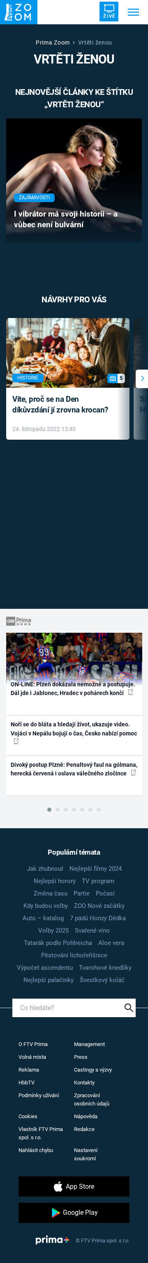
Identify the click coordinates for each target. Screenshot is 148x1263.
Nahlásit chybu (35, 1150)
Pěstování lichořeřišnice (74, 955)
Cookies (27, 1116)
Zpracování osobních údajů (91, 1099)
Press (81, 1057)
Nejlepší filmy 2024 (95, 868)
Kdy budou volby (45, 906)
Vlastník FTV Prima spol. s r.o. (40, 1133)
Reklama (28, 1070)
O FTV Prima (33, 1044)
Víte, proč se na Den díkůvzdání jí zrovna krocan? (60, 405)
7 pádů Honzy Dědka (98, 918)
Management (89, 1044)
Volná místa (32, 1057)
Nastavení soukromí (85, 1154)
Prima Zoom (53, 42)
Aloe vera (111, 943)
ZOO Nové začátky (99, 906)
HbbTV (26, 1082)
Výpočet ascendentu (45, 967)
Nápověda (85, 1116)
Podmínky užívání (38, 1095)
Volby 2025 (53, 930)
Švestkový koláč (102, 980)
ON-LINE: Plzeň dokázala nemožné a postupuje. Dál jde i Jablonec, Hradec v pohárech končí (73, 688)
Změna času (50, 893)
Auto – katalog (43, 918)
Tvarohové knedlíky (105, 967)
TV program (98, 881)
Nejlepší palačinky (48, 980)
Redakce (84, 1129)
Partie (82, 893)
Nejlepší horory (55, 881)
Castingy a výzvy (93, 1070)
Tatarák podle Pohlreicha (58, 943)
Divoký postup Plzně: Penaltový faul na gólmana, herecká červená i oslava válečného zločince (74, 769)
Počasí (105, 893)
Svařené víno (92, 930)
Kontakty (84, 1082)
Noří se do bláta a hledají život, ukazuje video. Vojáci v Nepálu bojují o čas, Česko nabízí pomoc (74, 728)
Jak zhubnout (45, 868)
